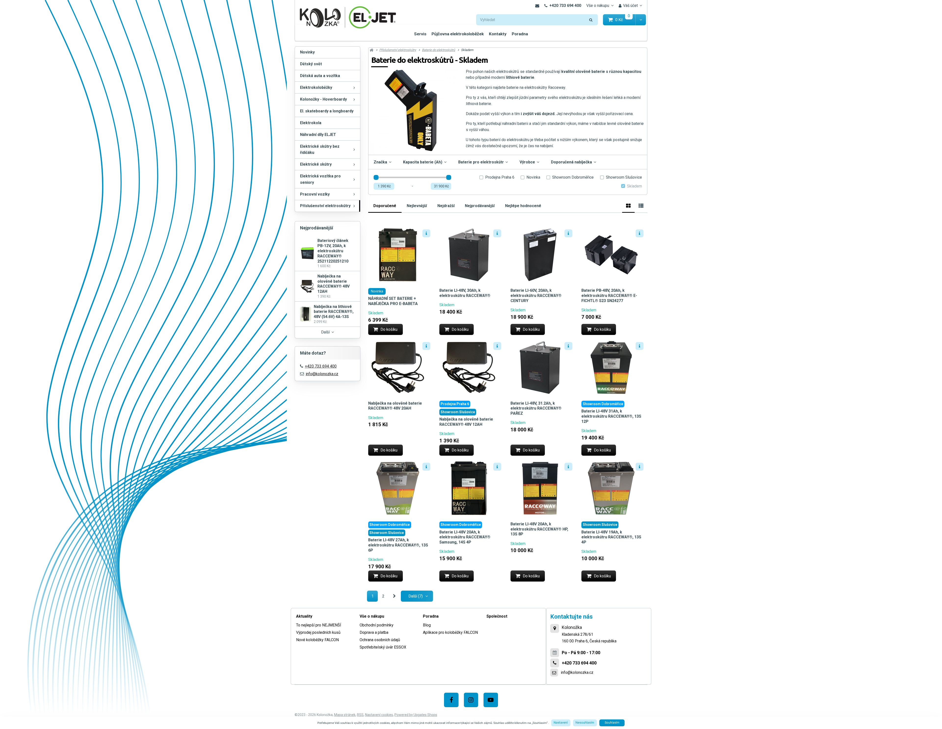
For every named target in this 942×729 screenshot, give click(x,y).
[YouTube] (491, 700)
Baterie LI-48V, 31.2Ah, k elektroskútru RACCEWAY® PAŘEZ (536, 408)
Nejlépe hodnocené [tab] (523, 205)
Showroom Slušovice (624, 177)
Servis (420, 33)
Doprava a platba (374, 632)
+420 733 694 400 (565, 5)
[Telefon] (554, 663)
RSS (360, 715)
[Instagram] (471, 700)
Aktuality (304, 616)
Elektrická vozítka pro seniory (320, 179)
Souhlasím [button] (612, 722)
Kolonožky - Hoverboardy (323, 99)
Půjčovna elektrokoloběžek (458, 33)
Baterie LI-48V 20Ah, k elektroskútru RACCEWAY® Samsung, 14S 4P (464, 537)
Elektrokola (310, 122)
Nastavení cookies (379, 715)
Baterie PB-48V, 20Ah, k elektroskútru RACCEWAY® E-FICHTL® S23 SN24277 (609, 295)
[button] (640, 19)
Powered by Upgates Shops (415, 715)
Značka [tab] (380, 162)
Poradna (520, 33)
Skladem (634, 186)
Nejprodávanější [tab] (480, 205)
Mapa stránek (344, 715)
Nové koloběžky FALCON (317, 639)
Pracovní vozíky (315, 194)
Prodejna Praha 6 (499, 177)
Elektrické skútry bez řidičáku (320, 149)
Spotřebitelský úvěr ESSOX (383, 647)
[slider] (376, 177)
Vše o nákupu (597, 5)
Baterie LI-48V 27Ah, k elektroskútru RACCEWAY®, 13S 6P (398, 545)
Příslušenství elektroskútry (325, 205)
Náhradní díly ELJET (318, 134)
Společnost (496, 616)
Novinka (533, 177)
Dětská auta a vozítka (320, 75)
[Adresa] (554, 628)
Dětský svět (311, 64)
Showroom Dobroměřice (573, 177)
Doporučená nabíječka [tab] (571, 162)
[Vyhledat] (591, 19)
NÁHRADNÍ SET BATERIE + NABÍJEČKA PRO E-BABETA (393, 301)
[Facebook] (451, 700)
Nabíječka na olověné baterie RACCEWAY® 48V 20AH (395, 406)
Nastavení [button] (561, 722)
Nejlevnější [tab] (417, 205)
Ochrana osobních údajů (380, 639)
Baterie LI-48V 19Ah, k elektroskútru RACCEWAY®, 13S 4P (611, 537)
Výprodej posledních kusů (318, 632)
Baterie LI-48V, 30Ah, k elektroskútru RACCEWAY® (464, 293)
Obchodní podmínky (376, 625)
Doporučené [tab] (384, 205)
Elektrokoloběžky (316, 87)
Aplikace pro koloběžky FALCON (450, 632)
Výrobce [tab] (527, 162)
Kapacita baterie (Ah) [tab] (422, 162)
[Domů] (348, 16)
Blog (427, 625)
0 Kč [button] (625, 19)
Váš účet (630, 5)
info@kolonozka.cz (322, 373)
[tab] (628, 205)
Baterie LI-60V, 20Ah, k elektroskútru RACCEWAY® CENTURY (536, 295)
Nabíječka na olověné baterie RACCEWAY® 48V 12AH (466, 422)
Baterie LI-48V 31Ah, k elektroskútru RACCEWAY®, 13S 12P (611, 416)
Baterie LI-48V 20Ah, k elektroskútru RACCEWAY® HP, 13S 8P (539, 529)
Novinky (307, 52)
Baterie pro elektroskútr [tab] (481, 162)
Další (325, 332)
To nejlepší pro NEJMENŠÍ (318, 625)
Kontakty (498, 33)
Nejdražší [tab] (446, 205)
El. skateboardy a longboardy (326, 111)
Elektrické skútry (316, 164)
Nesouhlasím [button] (585, 722)
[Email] (537, 5)
